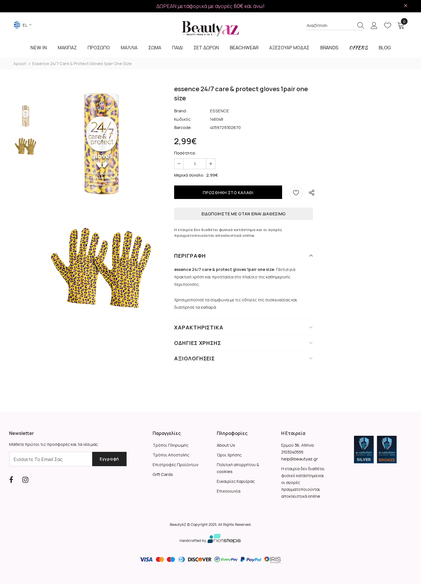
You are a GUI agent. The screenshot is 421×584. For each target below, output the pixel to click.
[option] (101, 144)
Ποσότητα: (185, 153)
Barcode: (183, 127)
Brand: (180, 111)
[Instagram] (25, 479)
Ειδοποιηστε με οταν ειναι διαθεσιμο (244, 213)
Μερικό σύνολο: (189, 175)
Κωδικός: (183, 119)
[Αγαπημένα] (296, 192)
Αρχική (19, 63)
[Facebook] (11, 479)
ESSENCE (219, 111)
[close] (405, 6)
